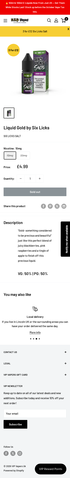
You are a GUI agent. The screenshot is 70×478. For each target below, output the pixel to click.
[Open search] (49, 20)
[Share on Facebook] (43, 206)
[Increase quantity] (39, 178)
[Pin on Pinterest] (50, 206)
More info (35, 332)
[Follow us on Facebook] (6, 453)
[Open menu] (5, 20)
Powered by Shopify (14, 470)
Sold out (35, 191)
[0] (63, 20)
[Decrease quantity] (20, 178)
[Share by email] (63, 206)
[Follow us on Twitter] (12, 453)
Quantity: (9, 178)
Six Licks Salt (12, 136)
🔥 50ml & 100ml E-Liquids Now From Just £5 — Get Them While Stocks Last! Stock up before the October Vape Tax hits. (35, 7)
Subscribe (15, 424)
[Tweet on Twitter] (57, 206)
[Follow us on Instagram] (19, 453)
